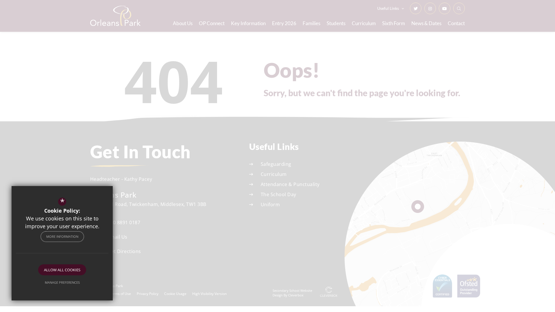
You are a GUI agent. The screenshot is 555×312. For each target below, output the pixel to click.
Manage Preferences (62, 282)
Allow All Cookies (62, 269)
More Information (62, 236)
